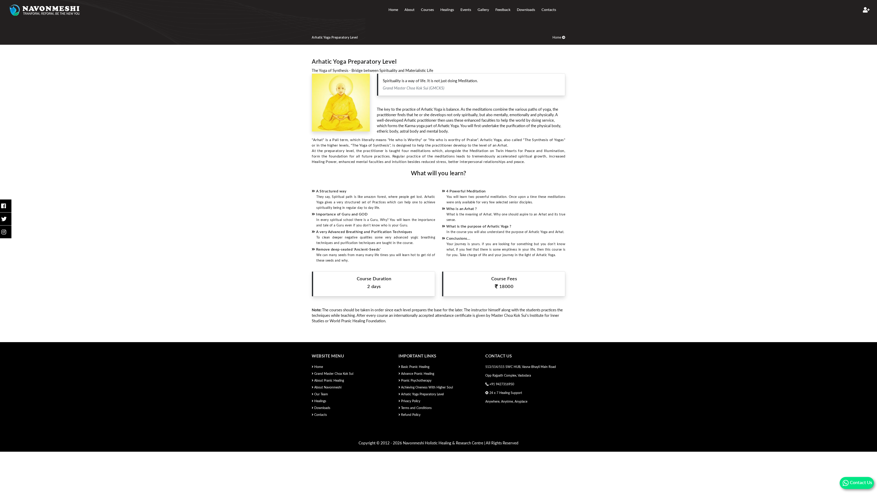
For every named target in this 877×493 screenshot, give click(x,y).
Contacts (549, 10)
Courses (427, 10)
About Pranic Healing (328, 380)
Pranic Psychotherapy (415, 380)
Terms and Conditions (416, 408)
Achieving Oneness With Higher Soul (426, 387)
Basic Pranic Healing (414, 367)
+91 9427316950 (501, 384)
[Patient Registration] (866, 9)
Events (465, 10)
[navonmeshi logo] (45, 9)
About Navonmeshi (327, 387)
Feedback (502, 10)
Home (393, 10)
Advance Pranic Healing (417, 373)
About (409, 10)
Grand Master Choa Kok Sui (333, 373)
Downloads (526, 10)
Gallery (483, 10)
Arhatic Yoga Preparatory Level (422, 394)
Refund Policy (410, 415)
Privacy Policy (410, 401)
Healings (447, 10)
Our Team (320, 394)
